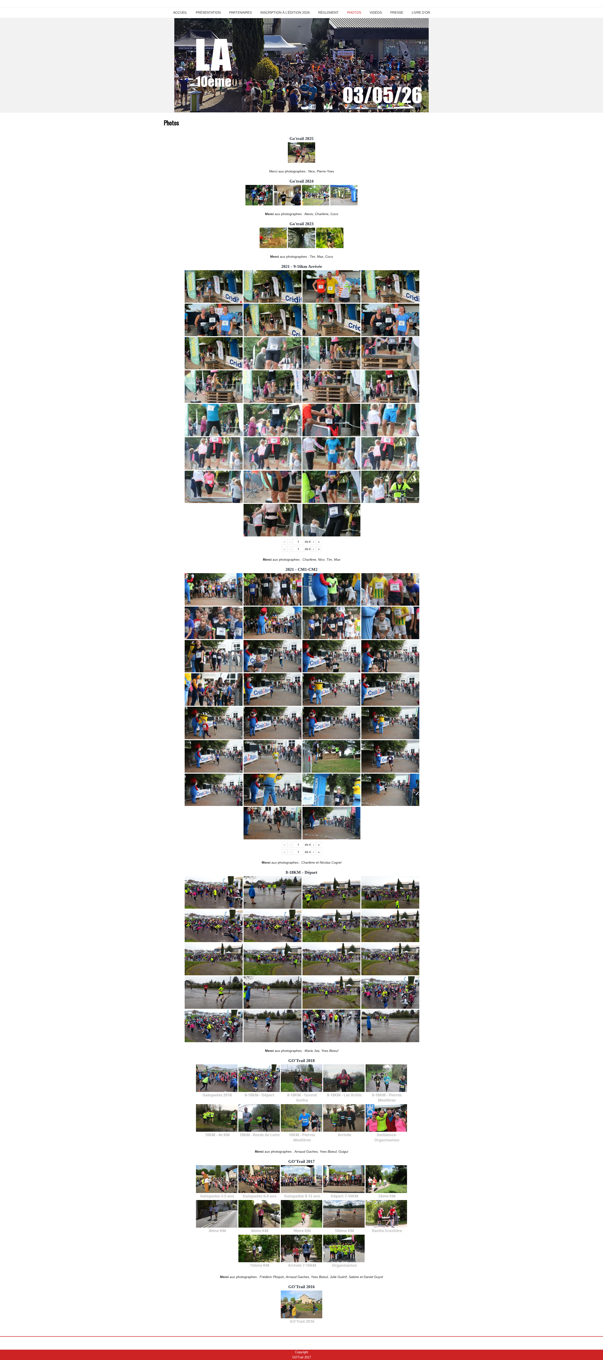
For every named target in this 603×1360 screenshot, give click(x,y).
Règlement (328, 12)
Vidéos (376, 12)
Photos (354, 12)
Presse (396, 12)
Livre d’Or (421, 12)
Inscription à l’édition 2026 (285, 12)
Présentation (208, 12)
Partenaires (240, 12)
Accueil (180, 12)
